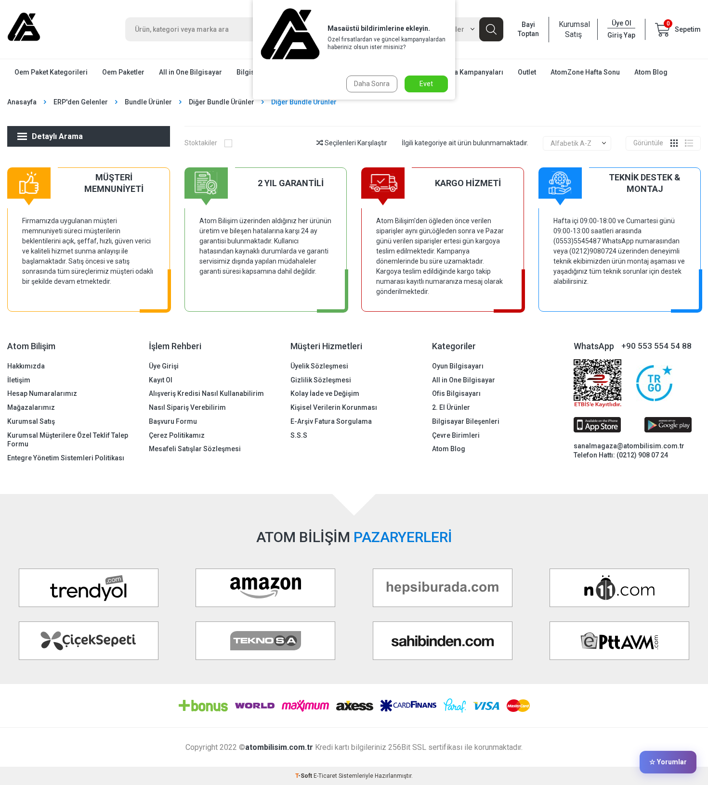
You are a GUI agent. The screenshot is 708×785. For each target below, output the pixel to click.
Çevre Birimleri (456, 435)
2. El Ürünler (451, 407)
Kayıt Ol (160, 380)
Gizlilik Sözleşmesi (320, 380)
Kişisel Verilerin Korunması (333, 407)
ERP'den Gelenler (80, 102)
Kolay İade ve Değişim (324, 393)
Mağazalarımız (31, 407)
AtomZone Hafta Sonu (585, 72)
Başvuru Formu (173, 421)
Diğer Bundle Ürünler (221, 102)
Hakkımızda (26, 366)
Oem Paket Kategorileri (51, 72)
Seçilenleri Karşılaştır (355, 143)
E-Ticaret (325, 775)
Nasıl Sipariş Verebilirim (187, 407)
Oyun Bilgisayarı (458, 366)
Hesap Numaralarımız (42, 393)
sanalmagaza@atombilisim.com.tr (629, 446)
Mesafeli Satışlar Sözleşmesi (195, 449)
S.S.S (298, 435)
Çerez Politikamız (177, 435)
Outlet (527, 72)
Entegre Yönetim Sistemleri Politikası (65, 458)
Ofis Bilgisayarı (456, 393)
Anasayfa (22, 102)
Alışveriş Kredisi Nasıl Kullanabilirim (206, 393)
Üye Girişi (164, 366)
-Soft (304, 775)
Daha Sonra (372, 84)
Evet (426, 84)
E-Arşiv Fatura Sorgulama (331, 421)
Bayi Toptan (528, 29)
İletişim (18, 380)
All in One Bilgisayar (190, 72)
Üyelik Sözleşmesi (319, 366)
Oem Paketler (123, 72)
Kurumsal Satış (573, 29)
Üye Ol (621, 23)
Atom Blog (651, 72)
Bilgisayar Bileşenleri (465, 421)
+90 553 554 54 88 (656, 346)
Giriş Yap (621, 35)
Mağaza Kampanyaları (468, 72)
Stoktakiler (200, 143)
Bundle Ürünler (148, 102)
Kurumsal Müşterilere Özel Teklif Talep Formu (67, 439)
